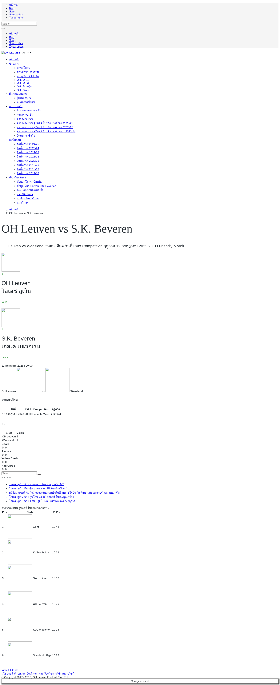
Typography (16, 17)
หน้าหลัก (14, 4)
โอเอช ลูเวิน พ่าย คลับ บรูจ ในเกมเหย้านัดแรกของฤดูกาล (42, 501)
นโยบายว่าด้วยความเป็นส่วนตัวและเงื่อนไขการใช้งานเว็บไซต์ (38, 673)
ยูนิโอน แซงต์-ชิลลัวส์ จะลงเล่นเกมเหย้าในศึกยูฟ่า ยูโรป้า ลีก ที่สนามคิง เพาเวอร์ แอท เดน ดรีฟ (64, 492)
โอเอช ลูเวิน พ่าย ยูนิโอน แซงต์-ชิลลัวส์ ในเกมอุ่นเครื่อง (41, 496)
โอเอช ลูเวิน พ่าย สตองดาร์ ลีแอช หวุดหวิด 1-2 (36, 484)
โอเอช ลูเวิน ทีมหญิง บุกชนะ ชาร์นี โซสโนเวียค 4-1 (39, 488)
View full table (10, 669)
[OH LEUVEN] (11, 52)
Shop (12, 11)
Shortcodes (16, 14)
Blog (11, 8)
